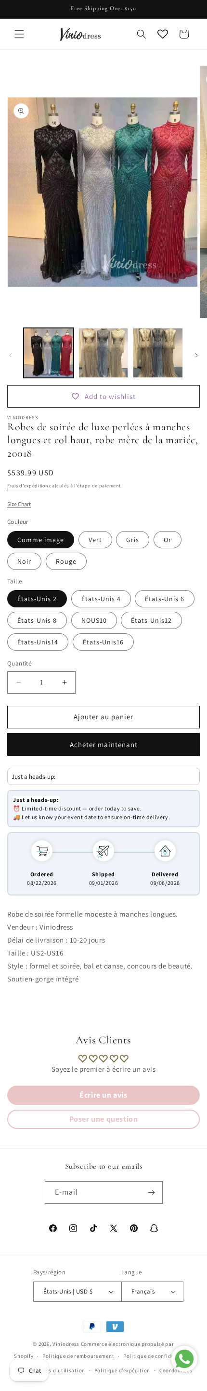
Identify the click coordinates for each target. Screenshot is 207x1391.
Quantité (19, 663)
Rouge (66, 561)
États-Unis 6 (164, 598)
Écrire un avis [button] (103, 1095)
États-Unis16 (103, 642)
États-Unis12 (151, 620)
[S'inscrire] (151, 1192)
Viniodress (65, 1344)
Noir (24, 561)
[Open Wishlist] (162, 34)
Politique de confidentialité (158, 1356)
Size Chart (19, 504)
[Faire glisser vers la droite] (196, 355)
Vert (95, 539)
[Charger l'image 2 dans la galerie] (103, 353)
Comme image (40, 539)
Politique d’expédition (122, 1370)
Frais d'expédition (27, 486)
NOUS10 (94, 620)
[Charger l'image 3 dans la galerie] (158, 353)
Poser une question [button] (103, 1119)
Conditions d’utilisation (54, 1370)
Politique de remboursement (78, 1356)
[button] (19, 34)
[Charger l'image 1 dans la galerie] (49, 353)
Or (167, 539)
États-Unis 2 (37, 598)
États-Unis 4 (101, 598)
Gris (132, 539)
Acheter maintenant (104, 744)
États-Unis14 (37, 642)
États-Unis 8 (37, 620)
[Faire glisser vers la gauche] (10, 355)
